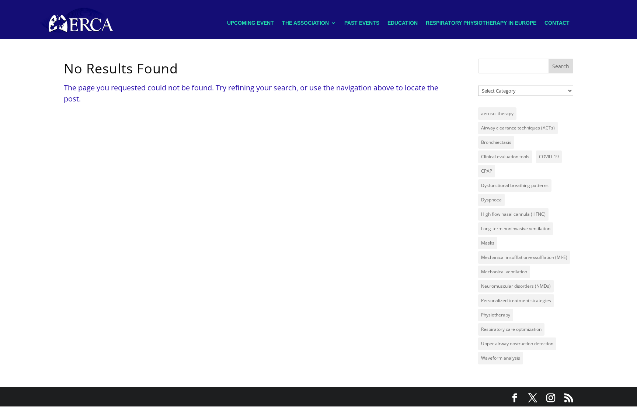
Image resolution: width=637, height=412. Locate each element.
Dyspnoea (491, 200)
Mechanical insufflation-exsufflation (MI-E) (524, 257)
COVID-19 (549, 156)
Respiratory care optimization (511, 329)
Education (402, 23)
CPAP (486, 171)
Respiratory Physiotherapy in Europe (481, 23)
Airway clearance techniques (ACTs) (518, 128)
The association (305, 23)
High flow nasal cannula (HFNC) (513, 214)
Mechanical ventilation (504, 272)
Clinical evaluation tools (505, 156)
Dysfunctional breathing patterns (515, 185)
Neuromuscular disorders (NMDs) (516, 286)
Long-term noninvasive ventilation (515, 228)
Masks (487, 243)
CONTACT (557, 23)
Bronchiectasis (496, 142)
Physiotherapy (495, 315)
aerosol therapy (497, 113)
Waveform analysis (500, 358)
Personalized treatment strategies (516, 300)
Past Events (361, 23)
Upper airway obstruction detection (517, 343)
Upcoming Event (250, 23)
